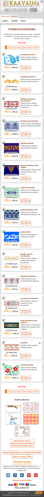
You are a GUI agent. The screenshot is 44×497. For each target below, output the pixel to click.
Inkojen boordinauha (28, 276)
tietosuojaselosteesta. (34, 495)
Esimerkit (14, 21)
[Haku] (20, 11)
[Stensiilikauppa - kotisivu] (20, 6)
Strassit (14, 16)
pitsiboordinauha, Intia (29, 210)
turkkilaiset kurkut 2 (28, 77)
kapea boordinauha (28, 187)
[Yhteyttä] (11, 11)
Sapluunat (5, 16)
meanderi (24, 343)
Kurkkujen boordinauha (29, 121)
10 (30, 47)
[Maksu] (15, 11)
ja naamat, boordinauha (29, 298)
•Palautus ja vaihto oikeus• (22, 480)
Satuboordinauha (27, 365)
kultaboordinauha (27, 143)
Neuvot (23, 21)
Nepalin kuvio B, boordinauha (27, 255)
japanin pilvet (26, 232)
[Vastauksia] (6, 11)
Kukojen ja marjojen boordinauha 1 (28, 100)
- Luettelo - (4, 21)
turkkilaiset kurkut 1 (28, 54)
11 (33, 47)
